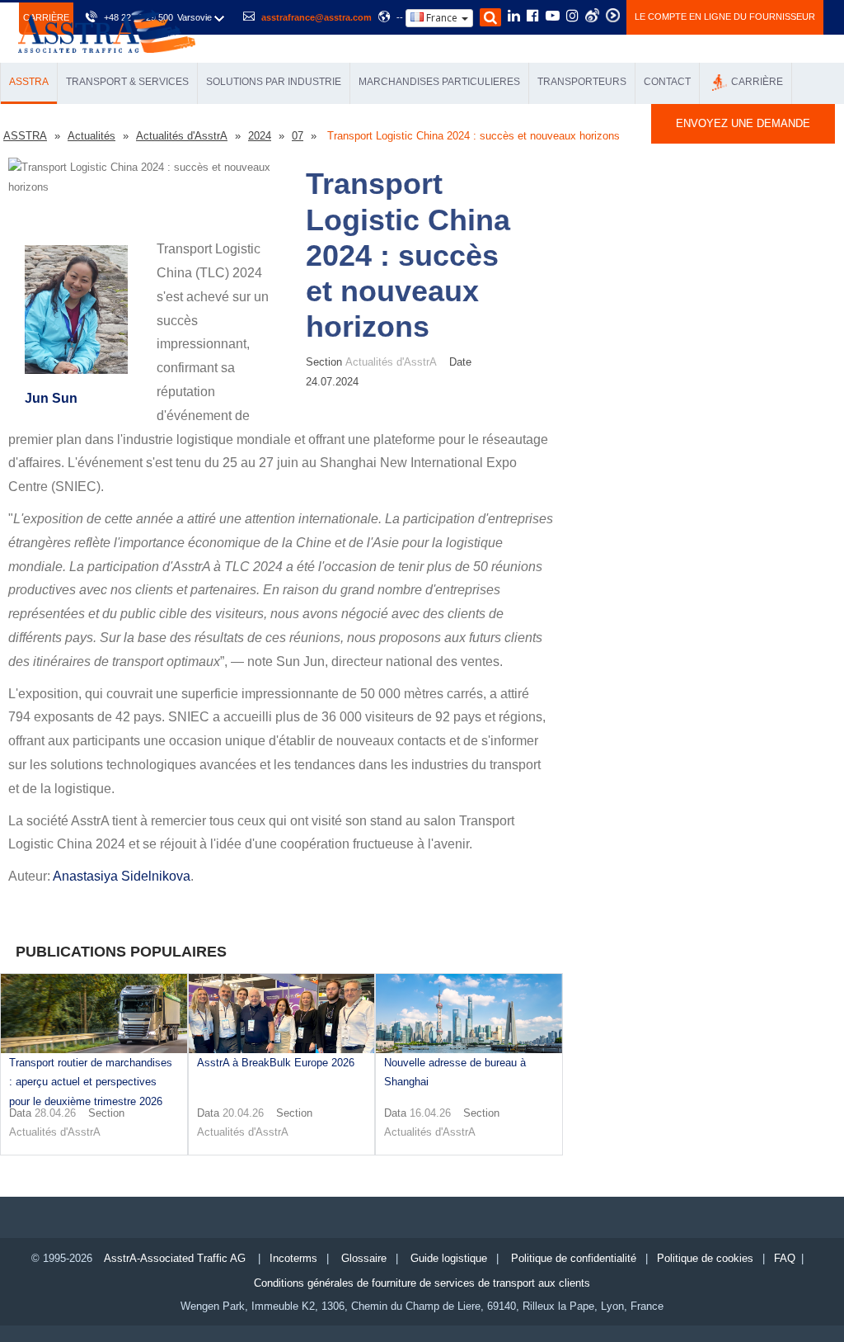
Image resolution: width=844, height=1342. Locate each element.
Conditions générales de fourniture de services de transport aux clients (422, 1283)
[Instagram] (572, 17)
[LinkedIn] (514, 17)
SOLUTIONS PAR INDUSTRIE (273, 81)
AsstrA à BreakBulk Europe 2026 (275, 1062)
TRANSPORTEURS (581, 81)
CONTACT (667, 81)
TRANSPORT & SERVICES (127, 81)
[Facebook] (533, 17)
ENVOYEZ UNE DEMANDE (743, 123)
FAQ (784, 1258)
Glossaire (364, 1258)
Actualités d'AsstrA (55, 1132)
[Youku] (613, 15)
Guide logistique (448, 1258)
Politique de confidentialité (573, 1258)
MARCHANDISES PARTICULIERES (439, 81)
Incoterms (293, 1258)
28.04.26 (55, 1113)
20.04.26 (243, 1113)
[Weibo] (592, 15)
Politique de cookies (705, 1258)
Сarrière (757, 81)
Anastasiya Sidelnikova (121, 876)
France (442, 18)
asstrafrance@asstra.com (316, 17)
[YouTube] (553, 17)
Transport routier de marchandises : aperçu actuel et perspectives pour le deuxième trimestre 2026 (90, 1082)
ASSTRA (29, 81)
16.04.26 (430, 1113)
